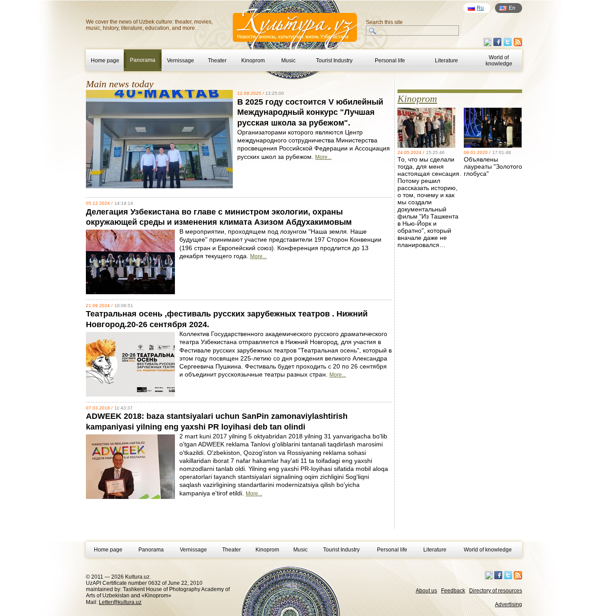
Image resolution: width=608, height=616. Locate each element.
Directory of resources (495, 591)
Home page (105, 60)
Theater (217, 60)
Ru (480, 8)
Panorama (151, 550)
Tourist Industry (334, 60)
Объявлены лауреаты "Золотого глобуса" (493, 166)
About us (426, 591)
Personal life (390, 60)
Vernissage (180, 60)
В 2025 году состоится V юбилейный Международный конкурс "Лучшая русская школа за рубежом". (310, 112)
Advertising (508, 604)
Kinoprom (253, 60)
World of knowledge (499, 60)
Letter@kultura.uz (120, 602)
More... (323, 157)
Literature (446, 60)
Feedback (453, 591)
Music (288, 60)
